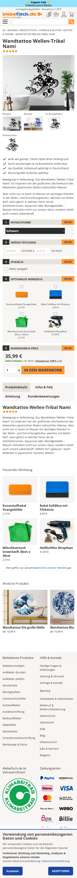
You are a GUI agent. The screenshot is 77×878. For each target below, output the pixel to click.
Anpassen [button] (12, 871)
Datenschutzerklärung (56, 861)
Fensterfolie (10, 685)
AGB (42, 729)
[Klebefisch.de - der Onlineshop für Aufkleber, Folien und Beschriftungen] (4, 30)
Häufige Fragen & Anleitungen (50, 667)
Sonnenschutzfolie (14, 698)
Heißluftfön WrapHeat (56, 548)
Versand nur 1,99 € (49, 360)
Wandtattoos (28, 30)
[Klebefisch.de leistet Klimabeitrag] (20, 795)
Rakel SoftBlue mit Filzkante (54, 508)
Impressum (47, 722)
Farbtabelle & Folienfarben (56, 699)
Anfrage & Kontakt (51, 683)
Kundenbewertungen (44, 396)
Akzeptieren (60, 871)
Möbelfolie (9, 725)
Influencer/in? (48, 742)
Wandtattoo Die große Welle (23, 627)
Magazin (45, 755)
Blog (42, 735)
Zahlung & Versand (52, 676)
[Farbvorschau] (12, 145)
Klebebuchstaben (14, 666)
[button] (12, 124)
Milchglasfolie (11, 692)
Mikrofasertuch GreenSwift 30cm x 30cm (16, 552)
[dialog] (38, 854)
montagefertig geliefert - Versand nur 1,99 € (38, 9)
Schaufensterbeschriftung (19, 738)
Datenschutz (48, 716)
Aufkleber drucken (14, 672)
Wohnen (12, 30)
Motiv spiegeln (18, 269)
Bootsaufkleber (12, 718)
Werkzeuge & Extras (15, 744)
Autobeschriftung (13, 711)
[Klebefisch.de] (22, 15)
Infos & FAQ (44, 387)
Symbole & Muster (50, 30)
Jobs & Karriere (49, 748)
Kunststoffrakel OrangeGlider (14, 508)
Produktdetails (16, 387)
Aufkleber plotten (13, 679)
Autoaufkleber (11, 705)
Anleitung (12, 396)
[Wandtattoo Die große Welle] (25, 607)
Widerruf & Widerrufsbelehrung (52, 707)
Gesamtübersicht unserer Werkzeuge (47, 568)
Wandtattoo (10, 731)
